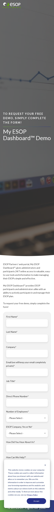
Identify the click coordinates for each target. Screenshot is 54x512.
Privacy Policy (32, 495)
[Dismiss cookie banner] (45, 465)
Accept (36, 501)
